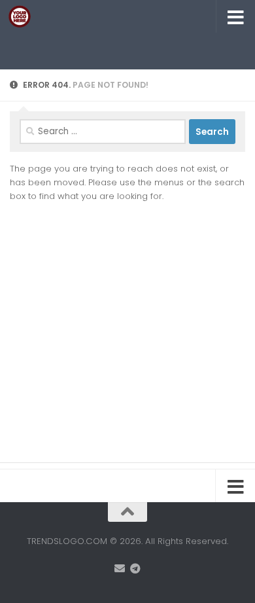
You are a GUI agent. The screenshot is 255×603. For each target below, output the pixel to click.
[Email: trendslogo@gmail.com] (119, 568)
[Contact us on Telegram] (135, 568)
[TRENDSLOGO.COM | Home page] (23, 16)
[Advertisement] (132, 49)
